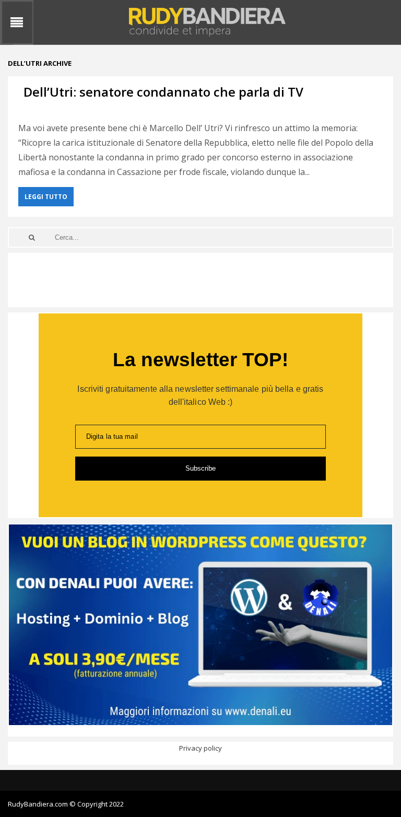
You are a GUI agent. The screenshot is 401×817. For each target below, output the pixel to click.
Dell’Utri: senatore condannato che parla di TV (163, 91)
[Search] (32, 237)
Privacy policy (200, 748)
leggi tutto (46, 196)
